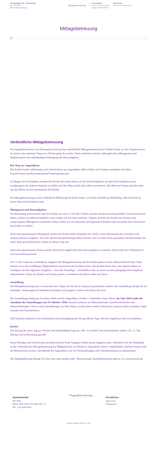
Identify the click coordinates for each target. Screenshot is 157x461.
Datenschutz (111, 404)
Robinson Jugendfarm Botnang (76, 423)
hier (123, 358)
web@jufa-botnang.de (20, 8)
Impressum (111, 401)
